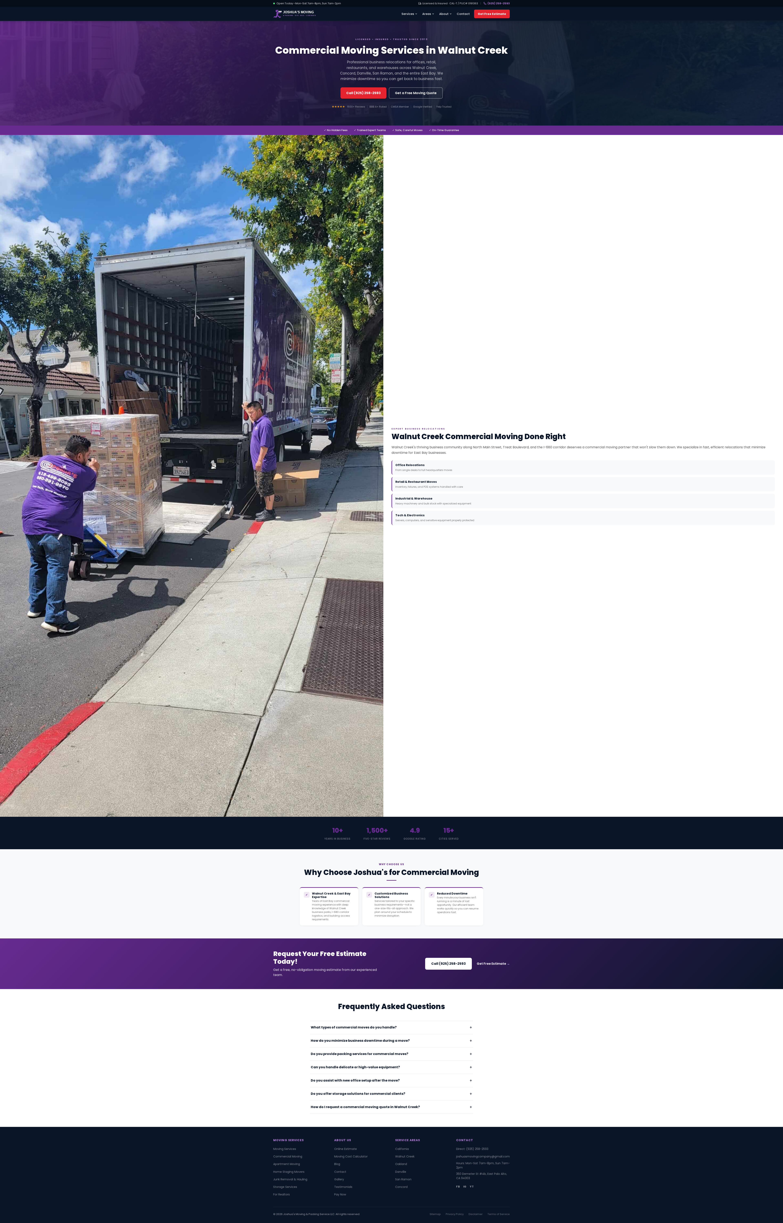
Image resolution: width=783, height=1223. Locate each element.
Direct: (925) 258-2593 (472, 1149)
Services (407, 14)
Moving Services (284, 1149)
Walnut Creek (405, 1156)
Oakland (401, 1164)
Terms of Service (499, 1214)
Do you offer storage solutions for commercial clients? (358, 1093)
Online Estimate (345, 1149)
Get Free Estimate (492, 14)
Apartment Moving (286, 1164)
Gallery (339, 1179)
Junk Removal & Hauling (290, 1179)
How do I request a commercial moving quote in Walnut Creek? (365, 1107)
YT (472, 1187)
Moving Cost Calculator (351, 1156)
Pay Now (340, 1194)
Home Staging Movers (288, 1172)
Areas (426, 14)
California (402, 1149)
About (444, 14)
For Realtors (281, 1194)
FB (458, 1187)
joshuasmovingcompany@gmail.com (483, 1156)
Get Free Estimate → (493, 963)
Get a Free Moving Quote (416, 93)
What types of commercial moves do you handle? (354, 1027)
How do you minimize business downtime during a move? (360, 1040)
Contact (463, 14)
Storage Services (285, 1187)
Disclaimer (476, 1214)
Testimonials (343, 1187)
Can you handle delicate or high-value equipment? (355, 1067)
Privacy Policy (455, 1214)
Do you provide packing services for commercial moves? (359, 1054)
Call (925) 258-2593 (363, 93)
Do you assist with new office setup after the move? (355, 1080)
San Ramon (403, 1179)
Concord (401, 1187)
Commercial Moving (287, 1156)
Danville (400, 1172)
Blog (337, 1164)
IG (465, 1187)
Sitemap (435, 1214)
